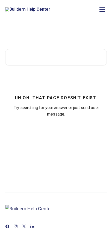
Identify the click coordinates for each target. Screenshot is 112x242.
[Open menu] (102, 9)
